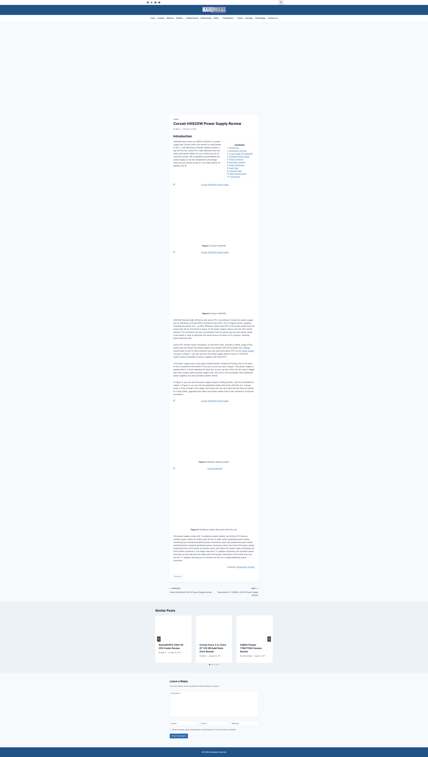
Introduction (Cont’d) (238, 151)
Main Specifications (238, 174)
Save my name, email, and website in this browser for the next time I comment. (204, 730)
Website (235, 723)
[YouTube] (159, 2)
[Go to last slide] (159, 639)
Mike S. (178, 129)
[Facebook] (148, 2)
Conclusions (235, 177)
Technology (260, 18)
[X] (151, 2)
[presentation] (173, 628)
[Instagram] (155, 2)
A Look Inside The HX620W (240, 154)
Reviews (177, 576)
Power (240, 18)
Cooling (160, 18)
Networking (206, 18)
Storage (249, 18)
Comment (176, 693)
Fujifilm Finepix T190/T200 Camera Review (251, 648)
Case (152, 18)
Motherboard (192, 18)
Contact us (273, 18)
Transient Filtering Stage (239, 156)
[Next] (269, 639)
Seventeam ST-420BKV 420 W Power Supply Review (238, 591)
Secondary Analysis (237, 162)
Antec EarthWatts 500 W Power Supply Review (191, 590)
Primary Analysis (236, 159)
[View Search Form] (281, 2)
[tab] (209, 664)
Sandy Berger (247, 656)
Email (204, 723)
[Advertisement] (214, 38)
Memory (170, 18)
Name (174, 723)
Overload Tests (235, 171)
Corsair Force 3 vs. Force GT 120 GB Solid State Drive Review (213, 648)
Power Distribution (236, 165)
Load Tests (233, 168)
